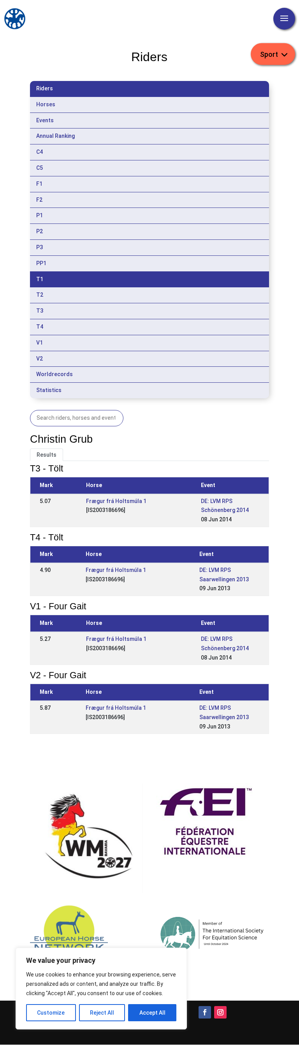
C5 (39, 168)
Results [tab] (46, 455)
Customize (51, 1013)
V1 (39, 343)
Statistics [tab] (49, 390)
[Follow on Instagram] (220, 1012)
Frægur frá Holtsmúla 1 (116, 501)
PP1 (41, 263)
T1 (39, 279)
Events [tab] (45, 120)
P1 (39, 215)
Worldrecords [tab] (54, 374)
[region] (101, 988)
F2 (39, 200)
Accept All (152, 1013)
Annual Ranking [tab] (55, 136)
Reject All (102, 1013)
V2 (39, 358)
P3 (39, 247)
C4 (39, 152)
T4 (39, 327)
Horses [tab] (45, 104)
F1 (39, 184)
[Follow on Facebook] (205, 1012)
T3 (39, 311)
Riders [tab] (44, 88)
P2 (39, 231)
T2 (39, 295)
